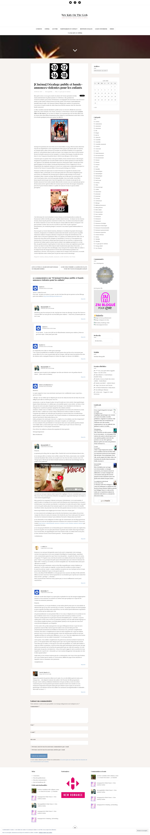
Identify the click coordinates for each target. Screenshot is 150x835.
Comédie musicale (101, 144)
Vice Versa (72, 257)
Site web (32, 739)
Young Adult (99, 246)
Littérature (99, 200)
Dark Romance (100, 153)
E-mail (32, 732)
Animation (99, 124)
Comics (98, 146)
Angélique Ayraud (99, 413)
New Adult (99, 210)
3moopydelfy (48, 91)
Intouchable (97, 464)
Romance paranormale (102, 230)
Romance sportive (101, 232)
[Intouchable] (115, 465)
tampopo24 (41, 796)
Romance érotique (101, 223)
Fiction (97, 182)
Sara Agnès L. (98, 448)
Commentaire (34, 706)
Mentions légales (86, 29)
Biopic (97, 133)
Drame (97, 160)
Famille (51, 257)
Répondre (83, 299)
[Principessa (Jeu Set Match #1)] (115, 430)
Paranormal (99, 212)
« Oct (95, 107)
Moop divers (99, 207)
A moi (96, 446)
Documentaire (100, 155)
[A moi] (115, 448)
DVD (97, 167)
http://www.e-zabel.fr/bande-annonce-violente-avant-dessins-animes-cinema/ (61, 523)
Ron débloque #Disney (102, 390)
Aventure (98, 126)
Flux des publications (39, 778)
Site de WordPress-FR (39, 782)
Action (97, 121)
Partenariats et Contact (68, 29)
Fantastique (99, 171)
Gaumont (56, 257)
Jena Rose (97, 465)
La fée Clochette (64, 257)
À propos (39, 29)
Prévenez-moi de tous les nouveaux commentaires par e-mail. (50, 746)
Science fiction (100, 234)
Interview (98, 191)
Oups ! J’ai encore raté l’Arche (104, 385)
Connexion (36, 775)
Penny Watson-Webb (99, 482)
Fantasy (98, 178)
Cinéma (47, 29)
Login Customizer (101, 29)
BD (96, 130)
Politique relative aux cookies (45, 832)
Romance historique (101, 225)
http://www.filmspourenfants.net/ (52, 296)
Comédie (98, 139)
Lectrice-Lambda (42, 789)
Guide (97, 189)
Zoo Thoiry (99, 248)
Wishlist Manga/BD (99, 356)
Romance (98, 216)
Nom (32, 725)
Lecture (55, 29)
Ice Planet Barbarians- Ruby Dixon (105, 387)
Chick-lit (98, 137)
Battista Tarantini (99, 430)
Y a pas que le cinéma (75, 33)
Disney (46, 257)
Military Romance (101, 205)
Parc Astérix (99, 214)
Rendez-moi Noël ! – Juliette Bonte (105, 383)
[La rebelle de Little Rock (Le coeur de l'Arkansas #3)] (115, 482)
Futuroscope (99, 187)
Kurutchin (44, 591)
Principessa (97, 429)
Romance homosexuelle (102, 228)
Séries (112, 29)
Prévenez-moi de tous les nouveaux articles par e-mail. (48, 749)
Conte (97, 151)
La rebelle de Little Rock (101, 481)
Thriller (98, 239)
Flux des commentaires (39, 780)
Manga (98, 203)
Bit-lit (97, 135)
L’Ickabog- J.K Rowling (52, 818)
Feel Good (98, 180)
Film (56, 91)
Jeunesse (98, 194)
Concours (98, 148)
